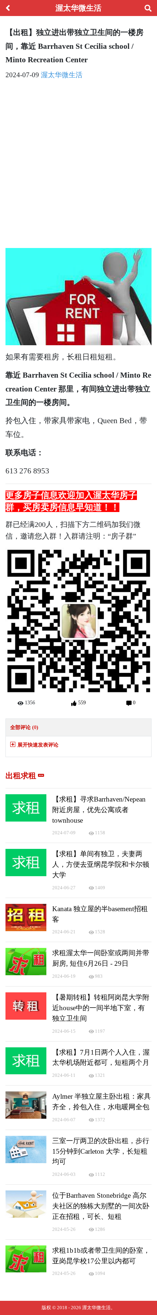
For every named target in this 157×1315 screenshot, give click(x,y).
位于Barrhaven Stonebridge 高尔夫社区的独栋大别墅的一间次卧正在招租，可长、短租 (100, 1206)
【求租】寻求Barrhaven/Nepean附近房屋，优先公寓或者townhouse (99, 809)
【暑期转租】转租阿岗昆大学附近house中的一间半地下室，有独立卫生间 (100, 1007)
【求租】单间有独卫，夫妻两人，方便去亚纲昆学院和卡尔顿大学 (100, 864)
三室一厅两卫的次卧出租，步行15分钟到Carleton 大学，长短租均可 (100, 1151)
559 (81, 702)
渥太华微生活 (62, 75)
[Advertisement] (78, 165)
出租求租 (21, 775)
